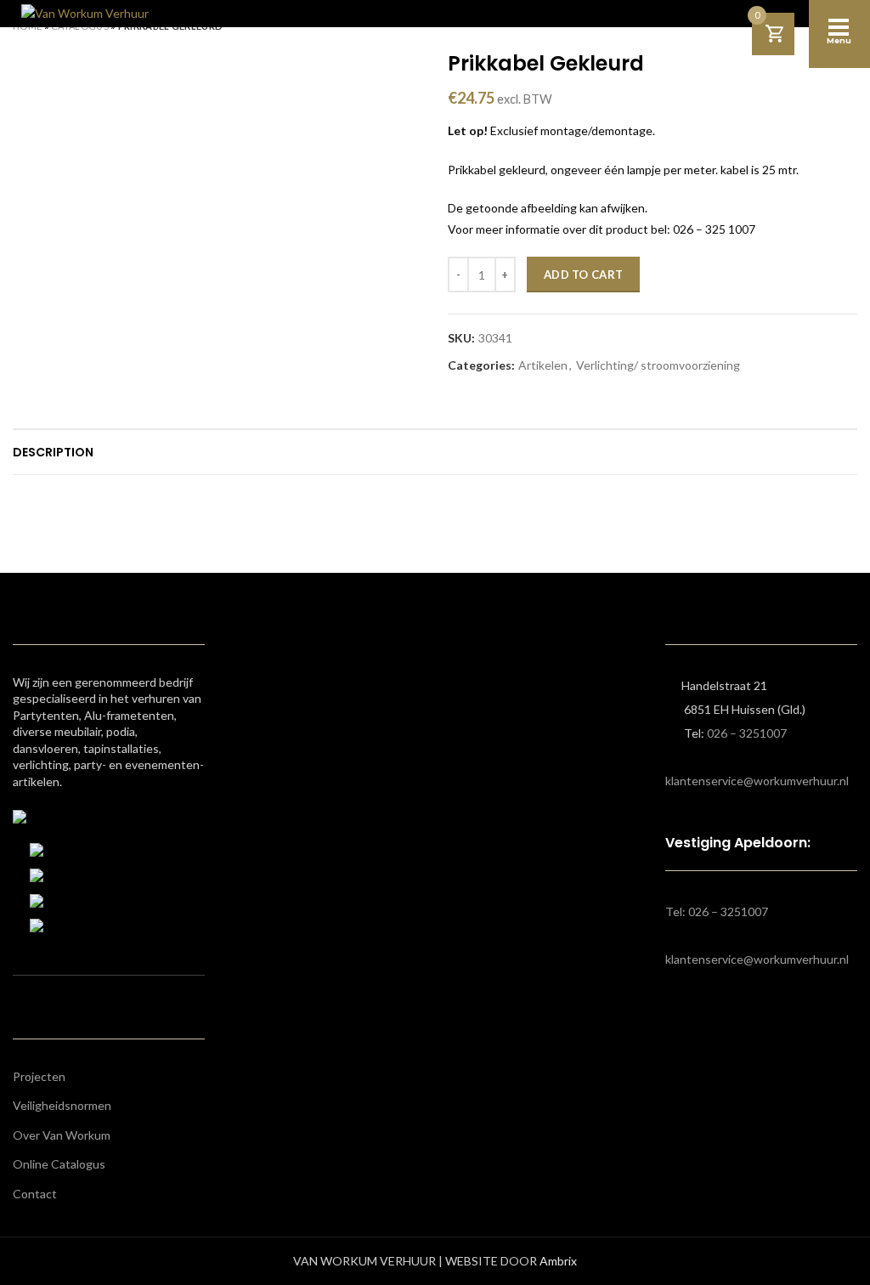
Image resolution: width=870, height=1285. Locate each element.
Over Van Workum (61, 1135)
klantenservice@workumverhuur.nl (757, 780)
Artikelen (543, 365)
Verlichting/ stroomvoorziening (658, 365)
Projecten (39, 1076)
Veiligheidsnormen (62, 1105)
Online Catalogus (59, 1164)
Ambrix (558, 1261)
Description (53, 452)
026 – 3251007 (747, 733)
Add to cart (583, 274)
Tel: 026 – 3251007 (716, 911)
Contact (35, 1193)
